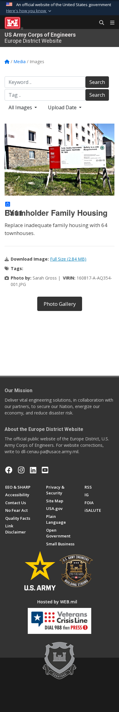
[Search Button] (99, 23)
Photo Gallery (60, 303)
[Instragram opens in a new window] (21, 469)
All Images (21, 107)
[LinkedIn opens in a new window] (33, 469)
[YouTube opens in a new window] (45, 469)
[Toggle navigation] (109, 23)
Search (97, 82)
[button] (29, 11)
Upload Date (63, 107)
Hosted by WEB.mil (57, 602)
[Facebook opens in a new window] (9, 469)
